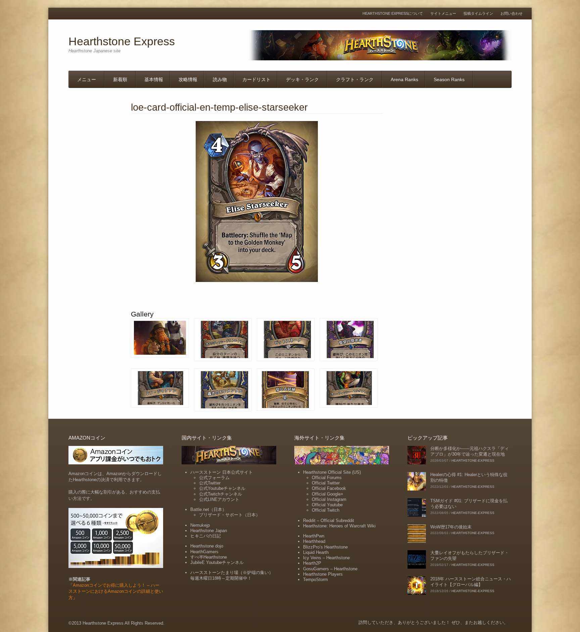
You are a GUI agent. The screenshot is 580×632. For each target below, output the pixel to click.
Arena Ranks (404, 79)
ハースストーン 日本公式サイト (221, 472)
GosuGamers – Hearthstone (330, 568)
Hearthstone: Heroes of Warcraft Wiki (339, 525)
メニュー (86, 79)
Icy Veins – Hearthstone (326, 557)
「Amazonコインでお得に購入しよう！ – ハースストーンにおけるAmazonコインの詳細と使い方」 (115, 591)
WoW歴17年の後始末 (451, 526)
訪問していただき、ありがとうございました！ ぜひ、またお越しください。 (433, 622)
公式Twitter (210, 482)
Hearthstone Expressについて (392, 13)
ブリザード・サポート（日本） (229, 514)
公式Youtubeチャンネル (222, 488)
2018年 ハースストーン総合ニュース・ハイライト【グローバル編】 (470, 581)
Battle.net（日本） (208, 509)
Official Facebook (329, 488)
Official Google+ (327, 494)
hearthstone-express (472, 460)
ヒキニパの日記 (205, 535)
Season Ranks (449, 79)
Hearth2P (312, 563)
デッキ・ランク (302, 79)
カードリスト (256, 79)
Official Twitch (325, 510)
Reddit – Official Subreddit (328, 520)
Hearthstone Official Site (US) (332, 472)
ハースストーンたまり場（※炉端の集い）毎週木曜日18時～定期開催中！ (231, 575)
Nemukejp (200, 525)
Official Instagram (329, 499)
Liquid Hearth (316, 552)
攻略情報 (188, 79)
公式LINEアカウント (219, 499)
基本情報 (153, 79)
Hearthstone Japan (208, 530)
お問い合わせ (511, 13)
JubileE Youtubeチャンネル (217, 562)
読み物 (220, 79)
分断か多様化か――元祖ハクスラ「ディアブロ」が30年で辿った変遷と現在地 (469, 451)
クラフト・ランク (355, 79)
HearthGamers (204, 551)
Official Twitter (326, 482)
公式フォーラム (214, 477)
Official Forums (327, 477)
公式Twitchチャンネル (220, 494)
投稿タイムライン (478, 13)
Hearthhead (314, 541)
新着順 (120, 79)
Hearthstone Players (323, 574)
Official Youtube (327, 504)
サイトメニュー (443, 13)
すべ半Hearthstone (208, 557)
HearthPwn (313, 535)
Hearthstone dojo (206, 546)
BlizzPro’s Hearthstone (325, 547)
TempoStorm (315, 579)
